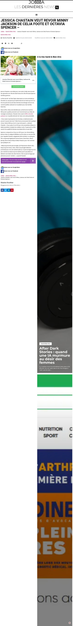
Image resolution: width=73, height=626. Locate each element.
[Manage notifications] (70, 623)
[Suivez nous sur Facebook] (2, 53)
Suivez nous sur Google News (12, 48)
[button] (57, 7)
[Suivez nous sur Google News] (2, 50)
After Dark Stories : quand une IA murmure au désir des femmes (54, 355)
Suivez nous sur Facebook (11, 52)
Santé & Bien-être (6, 34)
